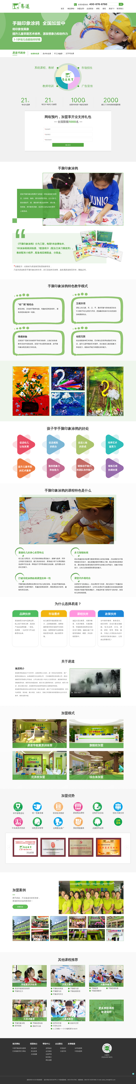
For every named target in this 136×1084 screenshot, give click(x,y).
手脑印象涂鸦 (20, 1023)
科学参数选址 (18, 813)
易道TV (111, 9)
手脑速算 (94, 988)
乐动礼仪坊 (57, 1026)
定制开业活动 (97, 813)
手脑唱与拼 (74, 988)
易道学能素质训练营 (22, 988)
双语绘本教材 (58, 813)
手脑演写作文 (58, 994)
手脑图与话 (57, 991)
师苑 (98, 9)
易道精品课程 (78, 813)
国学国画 (18, 1026)
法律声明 (49, 1054)
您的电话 (47, 134)
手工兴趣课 (58, 54)
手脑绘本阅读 (58, 988)
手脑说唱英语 (75, 991)
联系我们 (119, 9)
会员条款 (49, 1051)
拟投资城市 (48, 139)
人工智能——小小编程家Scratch (60, 1029)
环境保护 (63, 1048)
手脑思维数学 (96, 991)
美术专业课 (47, 54)
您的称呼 (47, 129)
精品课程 (71, 9)
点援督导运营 (98, 828)
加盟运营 (80, 9)
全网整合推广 (58, 828)
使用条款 (49, 1048)
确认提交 (68, 145)
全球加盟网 (78, 1048)
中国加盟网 (78, 1051)
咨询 (118, 823)
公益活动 (63, 1051)
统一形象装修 (37, 813)
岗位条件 (34, 1048)
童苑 (104, 9)
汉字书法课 (70, 53)
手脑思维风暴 (113, 988)
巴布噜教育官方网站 (19, 1051)
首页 (62, 9)
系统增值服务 (78, 828)
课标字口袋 (37, 1026)
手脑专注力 (19, 991)
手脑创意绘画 (38, 1023)
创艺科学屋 (57, 1023)
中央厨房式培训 (18, 828)
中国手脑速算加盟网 (19, 1048)
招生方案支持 (118, 813)
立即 (118, 820)
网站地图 (49, 1060)
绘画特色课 (35, 54)
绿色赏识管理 (37, 828)
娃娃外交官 (74, 1023)
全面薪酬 (34, 1054)
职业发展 (34, 1051)
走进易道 (90, 9)
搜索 (121, 4)
